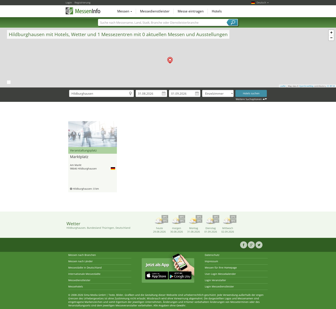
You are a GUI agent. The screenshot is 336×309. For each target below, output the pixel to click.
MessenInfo (83, 10)
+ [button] (331, 32)
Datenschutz (212, 255)
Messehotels (75, 286)
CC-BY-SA (331, 86)
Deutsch (262, 2)
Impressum (211, 261)
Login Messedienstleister (219, 286)
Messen (123, 11)
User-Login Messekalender (220, 274)
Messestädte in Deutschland (85, 267)
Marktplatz (79, 157)
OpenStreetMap (306, 86)
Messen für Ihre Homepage (221, 267)
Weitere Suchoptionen (249, 99)
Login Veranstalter (215, 280)
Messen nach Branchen (82, 255)
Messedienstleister (155, 11)
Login (69, 2)
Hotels (217, 11)
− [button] (331, 38)
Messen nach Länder (80, 261)
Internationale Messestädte (84, 274)
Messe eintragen (191, 11)
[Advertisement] (168, 112)
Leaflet (283, 86)
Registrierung (82, 2)
